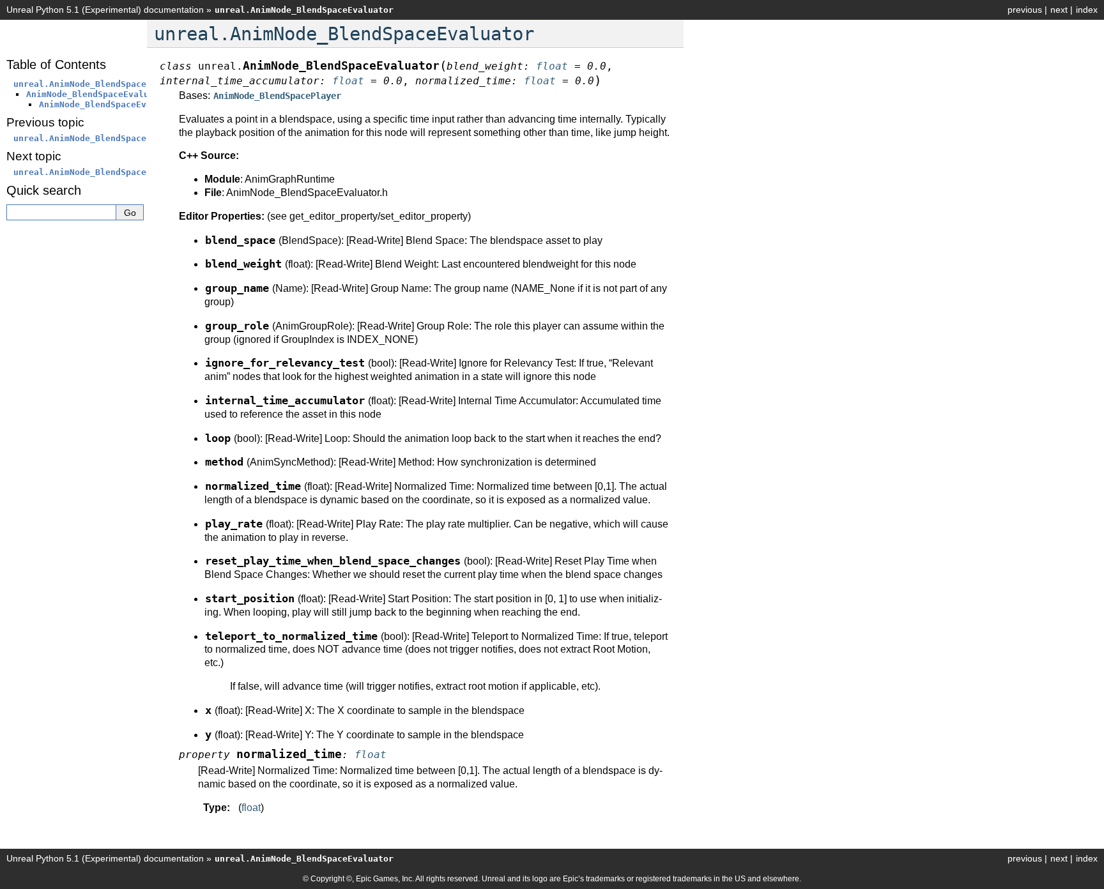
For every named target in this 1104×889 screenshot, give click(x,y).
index (1087, 9)
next (1059, 9)
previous (1025, 9)
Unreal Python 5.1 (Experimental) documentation (105, 9)
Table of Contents (56, 64)
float (251, 807)
